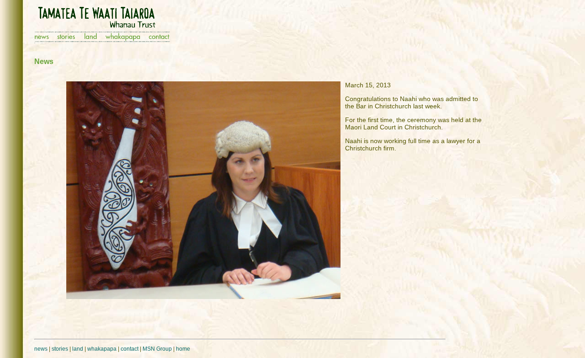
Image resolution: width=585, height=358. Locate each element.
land (77, 349)
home (183, 349)
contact (129, 349)
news (41, 349)
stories (60, 349)
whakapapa (102, 349)
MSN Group (157, 349)
